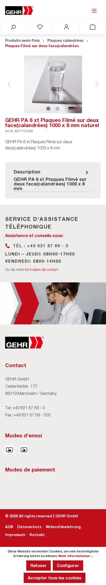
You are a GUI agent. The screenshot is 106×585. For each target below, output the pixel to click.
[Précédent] (9, 84)
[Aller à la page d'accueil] (19, 10)
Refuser (38, 565)
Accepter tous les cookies (54, 577)
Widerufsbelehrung (63, 527)
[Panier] (92, 27)
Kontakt (37, 534)
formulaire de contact (41, 269)
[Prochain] (97, 84)
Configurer (68, 565)
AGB (9, 527)
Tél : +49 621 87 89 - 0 (40, 245)
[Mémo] (40, 27)
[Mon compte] (66, 27)
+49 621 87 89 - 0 (29, 407)
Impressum (15, 534)
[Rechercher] (13, 27)
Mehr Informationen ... (75, 556)
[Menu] (94, 10)
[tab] (52, 180)
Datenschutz (29, 527)
